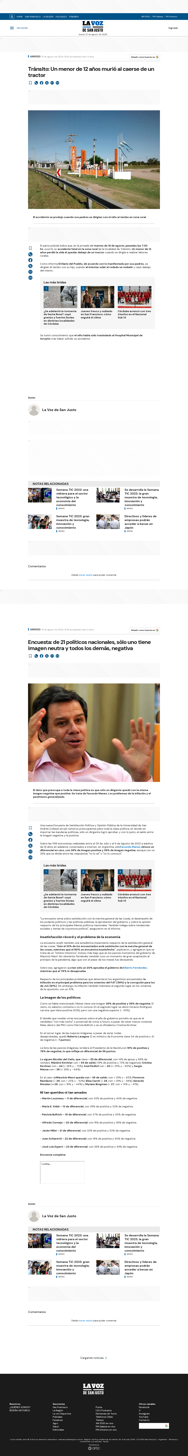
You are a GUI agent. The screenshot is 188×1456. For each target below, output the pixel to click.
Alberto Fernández (135, 967)
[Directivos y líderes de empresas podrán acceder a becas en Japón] (108, 521)
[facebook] (41, 83)
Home (20, 16)
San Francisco (33, 16)
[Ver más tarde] (30, 82)
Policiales (61, 16)
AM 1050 (145, 16)
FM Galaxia (158, 16)
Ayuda (105, 1441)
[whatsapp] (36, 83)
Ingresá (173, 28)
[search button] (12, 16)
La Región (48, 16)
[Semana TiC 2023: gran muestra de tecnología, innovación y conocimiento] (40, 521)
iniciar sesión (86, 574)
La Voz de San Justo (59, 409)
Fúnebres (74, 16)
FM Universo (171, 16)
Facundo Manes (130, 847)
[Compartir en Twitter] (47, 83)
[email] (52, 83)
